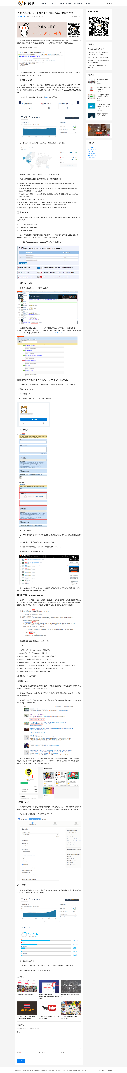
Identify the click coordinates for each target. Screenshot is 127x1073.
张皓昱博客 (91, 153)
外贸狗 (20, 1070)
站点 (62, 1052)
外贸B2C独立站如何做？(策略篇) (70, 995)
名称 (19, 1052)
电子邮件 (42, 1052)
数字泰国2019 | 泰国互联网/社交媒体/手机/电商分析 (26, 1017)
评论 (80, 17)
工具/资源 (87, 3)
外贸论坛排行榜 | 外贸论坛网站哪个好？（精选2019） (103, 106)
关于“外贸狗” (102, 1070)
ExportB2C (91, 157)
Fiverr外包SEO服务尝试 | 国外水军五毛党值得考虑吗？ (103, 97)
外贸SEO (53, 3)
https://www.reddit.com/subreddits (51, 333)
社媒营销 (61, 3)
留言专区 (110, 1070)
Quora (47, 97)
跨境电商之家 (92, 155)
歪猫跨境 (90, 151)
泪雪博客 (90, 147)
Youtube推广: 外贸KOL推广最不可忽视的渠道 (49, 1017)
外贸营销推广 (44, 3)
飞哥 (31, 17)
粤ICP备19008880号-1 (83, 1070)
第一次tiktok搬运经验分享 (25, 995)
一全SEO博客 (92, 149)
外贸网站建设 (78, 3)
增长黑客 (68, 3)
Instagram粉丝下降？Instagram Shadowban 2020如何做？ (49, 996)
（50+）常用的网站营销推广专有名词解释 (70, 1017)
